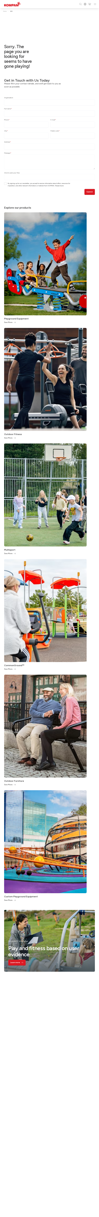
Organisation (8, 98)
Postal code (55, 131)
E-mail (53, 120)
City (6, 131)
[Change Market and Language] (85, 4)
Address (7, 142)
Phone (7, 120)
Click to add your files (12, 173)
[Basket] (89, 4)
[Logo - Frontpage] (12, 4)
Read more (59, 186)
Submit (89, 192)
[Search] (80, 4)
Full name (8, 109)
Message (7, 153)
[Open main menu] (95, 4)
